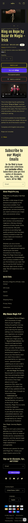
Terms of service (19, 518)
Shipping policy (9, 520)
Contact (5, 295)
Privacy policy (9, 518)
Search (5, 291)
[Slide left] (10, 26)
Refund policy (19, 515)
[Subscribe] (23, 184)
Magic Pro (11, 515)
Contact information (20, 520)
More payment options (14, 74)
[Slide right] (17, 26)
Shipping (3, 47)
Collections (6, 307)
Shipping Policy (8, 299)
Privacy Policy (7, 303)
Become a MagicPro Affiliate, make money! (14, 283)
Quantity (3, 55)
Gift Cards (6, 288)
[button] (4, 3)
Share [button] (5, 137)
